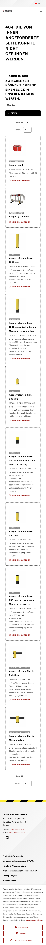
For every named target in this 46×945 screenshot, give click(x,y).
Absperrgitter (16, 213)
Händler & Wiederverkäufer (14, 866)
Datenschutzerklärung (34, 920)
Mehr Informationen (21, 180)
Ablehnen (23, 934)
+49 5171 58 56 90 (17, 829)
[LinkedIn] (7, 838)
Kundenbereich (9, 881)
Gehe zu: (18, 130)
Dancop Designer (10, 876)
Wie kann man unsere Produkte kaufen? (20, 871)
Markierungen (16, 161)
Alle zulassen (23, 927)
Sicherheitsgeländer (19, 668)
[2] (27, 122)
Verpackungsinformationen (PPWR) (18, 861)
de (39, 3)
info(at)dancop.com (17, 833)
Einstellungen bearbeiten (23, 940)
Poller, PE (14, 255)
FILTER (13, 113)
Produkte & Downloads (13, 856)
